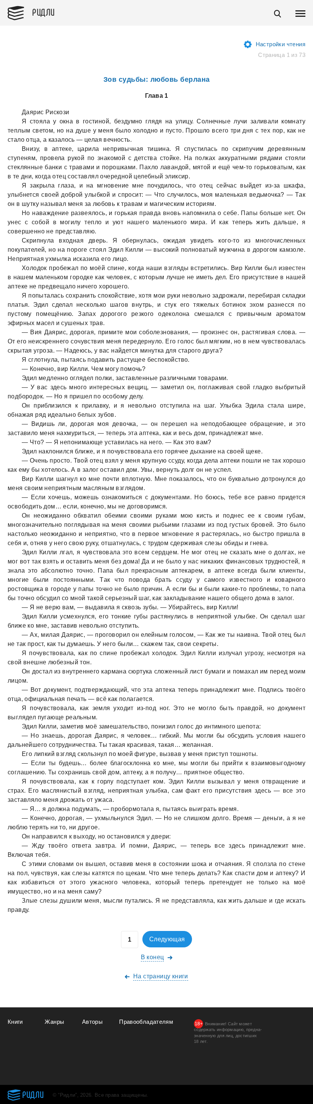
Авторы (92, 1021)
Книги (15, 1021)
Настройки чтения (280, 44)
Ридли (43, 12)
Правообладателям (146, 1021)
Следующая (167, 939)
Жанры (54, 1021)
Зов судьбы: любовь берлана (156, 79)
